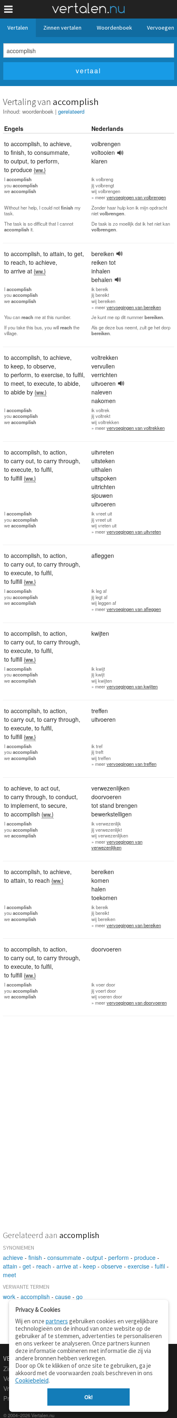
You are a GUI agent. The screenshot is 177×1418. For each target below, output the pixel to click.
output (94, 1257)
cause (63, 1296)
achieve (13, 1257)
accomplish (35, 1296)
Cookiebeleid (32, 1380)
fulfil (160, 1266)
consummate (64, 1257)
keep (89, 1266)
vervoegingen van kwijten (132, 686)
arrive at (67, 1266)
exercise (138, 1266)
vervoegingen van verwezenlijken (116, 844)
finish (35, 1257)
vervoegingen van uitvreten (134, 531)
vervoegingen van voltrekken (136, 427)
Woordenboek (114, 27)
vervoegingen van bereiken (134, 307)
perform (118, 1257)
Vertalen (17, 27)
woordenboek (38, 111)
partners (57, 1321)
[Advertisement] (88, 1128)
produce (145, 1257)
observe (111, 1266)
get (27, 1266)
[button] (8, 9)
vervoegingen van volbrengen (136, 197)
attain (10, 1266)
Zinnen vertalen (62, 27)
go (79, 1296)
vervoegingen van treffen (131, 763)
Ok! (88, 1397)
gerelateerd (71, 111)
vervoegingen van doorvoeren (137, 1002)
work (9, 1296)
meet (9, 1275)
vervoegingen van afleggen (134, 609)
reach (43, 1266)
